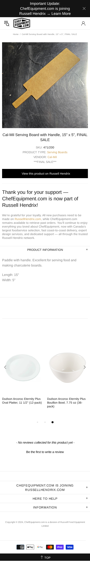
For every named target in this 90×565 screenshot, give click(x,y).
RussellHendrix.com (28, 219)
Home (16, 34)
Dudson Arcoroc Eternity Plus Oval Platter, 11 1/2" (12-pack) (22, 400)
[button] (45, 451)
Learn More (61, 14)
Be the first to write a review (45, 452)
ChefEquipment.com (21, 23)
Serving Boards (57, 152)
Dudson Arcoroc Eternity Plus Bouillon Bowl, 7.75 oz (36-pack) (66, 402)
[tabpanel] (22, 376)
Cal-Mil (52, 157)
